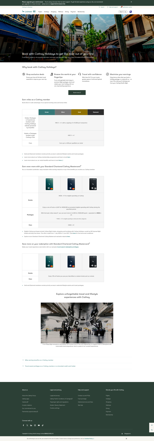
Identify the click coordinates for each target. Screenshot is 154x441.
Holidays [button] (46, 11)
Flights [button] (40, 11)
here (68, 157)
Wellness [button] (60, 11)
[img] (131, 1)
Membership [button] (81, 11)
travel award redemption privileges (68, 247)
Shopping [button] (53, 11)
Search (102, 7)
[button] (126, 438)
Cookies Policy (89, 438)
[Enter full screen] (112, 342)
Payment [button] (73, 11)
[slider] (41, 340)
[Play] (77, 323)
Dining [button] (67, 11)
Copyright (24, 433)
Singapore (127, 433)
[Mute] (44, 342)
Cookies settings (54, 408)
